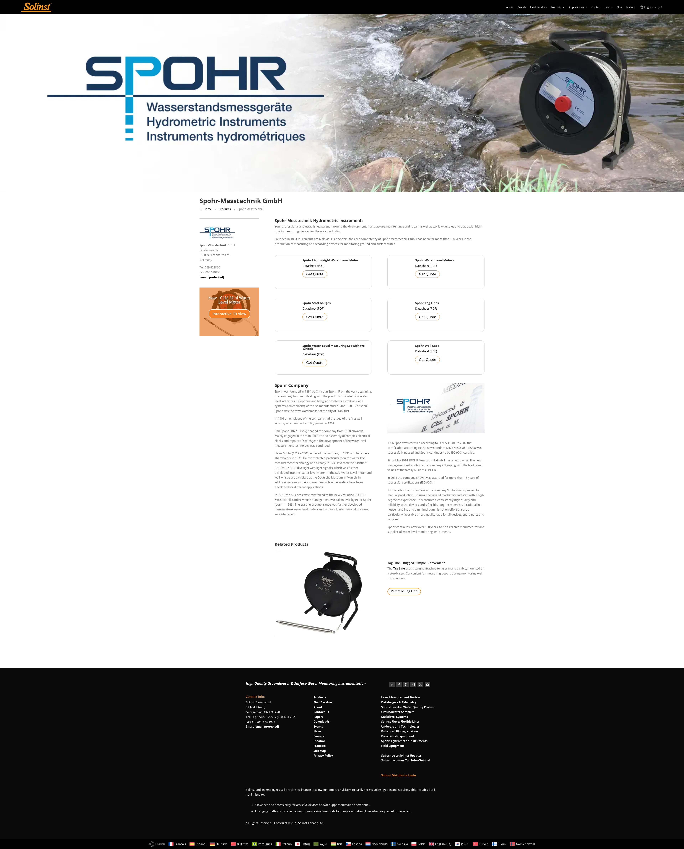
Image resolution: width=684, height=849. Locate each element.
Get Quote (314, 274)
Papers (318, 717)
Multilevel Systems (394, 717)
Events (609, 7)
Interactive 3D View (229, 313)
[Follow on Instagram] (413, 684)
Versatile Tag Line (404, 591)
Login (629, 7)
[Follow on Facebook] (399, 684)
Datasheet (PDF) (313, 266)
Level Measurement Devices (401, 697)
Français (320, 746)
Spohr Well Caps (427, 346)
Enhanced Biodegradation (399, 731)
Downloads (322, 721)
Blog (619, 7)
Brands (521, 7)
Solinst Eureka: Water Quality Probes (407, 707)
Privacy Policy (323, 755)
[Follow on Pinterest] (406, 684)
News (317, 731)
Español (319, 741)
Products (556, 7)
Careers (319, 736)
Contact (596, 7)
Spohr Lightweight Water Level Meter (330, 260)
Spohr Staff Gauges (316, 303)
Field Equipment (392, 746)
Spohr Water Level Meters (434, 260)
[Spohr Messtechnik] (217, 237)
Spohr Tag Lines (427, 303)
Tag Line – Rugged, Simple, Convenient (416, 563)
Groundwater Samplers (397, 712)
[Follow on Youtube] (427, 684)
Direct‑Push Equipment (397, 736)
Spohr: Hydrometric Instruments (404, 741)
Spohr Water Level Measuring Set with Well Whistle (334, 347)
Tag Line (399, 568)
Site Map (320, 751)
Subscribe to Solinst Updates (401, 755)
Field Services (538, 7)
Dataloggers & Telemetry (398, 702)
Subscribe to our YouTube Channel (405, 760)
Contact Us (321, 712)
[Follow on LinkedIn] (392, 684)
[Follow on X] (420, 684)
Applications (576, 7)
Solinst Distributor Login (398, 775)
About (510, 7)
